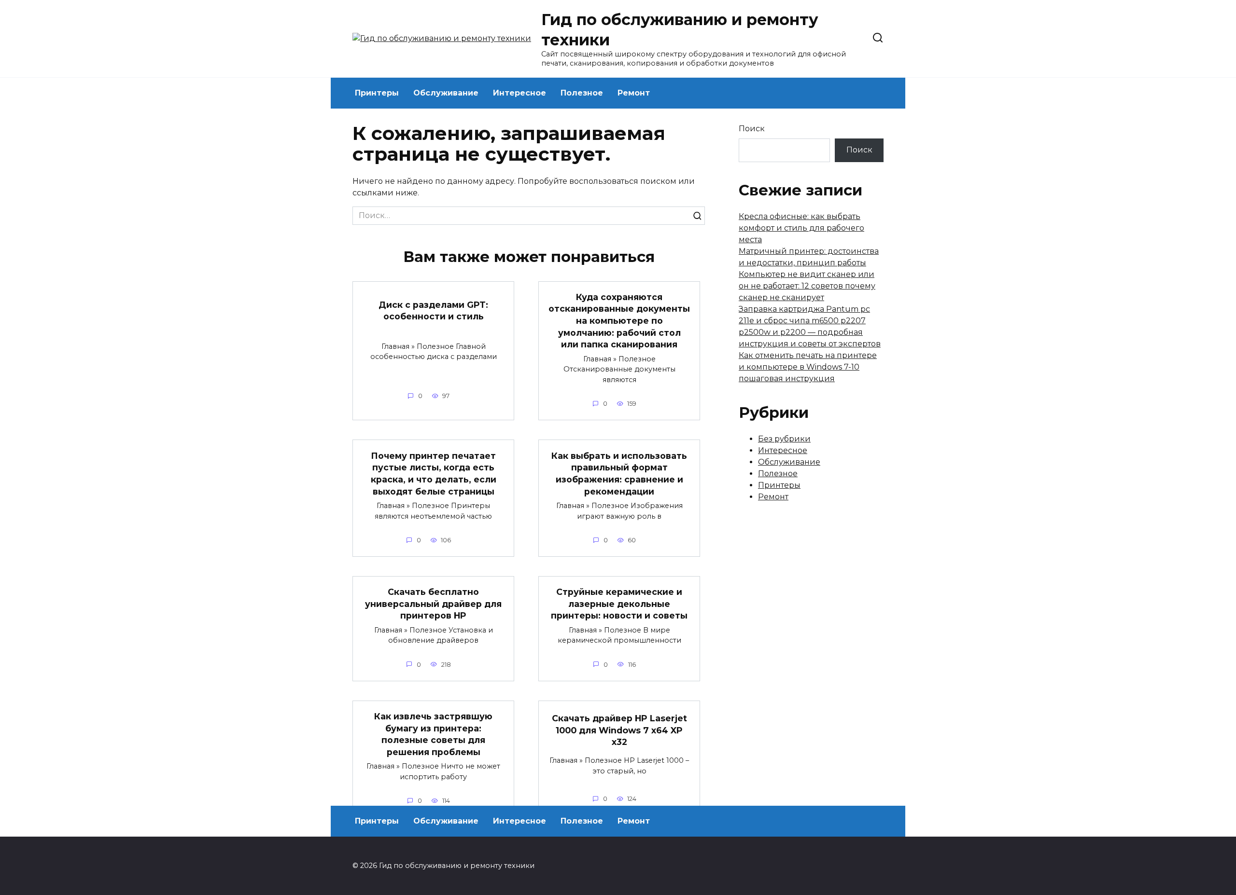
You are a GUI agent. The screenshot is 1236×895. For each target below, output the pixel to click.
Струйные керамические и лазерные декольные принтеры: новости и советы (619, 603)
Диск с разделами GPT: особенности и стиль (433, 311)
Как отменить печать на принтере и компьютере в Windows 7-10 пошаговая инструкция (808, 367)
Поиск (752, 128)
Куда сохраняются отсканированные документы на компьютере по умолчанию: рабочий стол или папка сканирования (619, 321)
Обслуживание (445, 92)
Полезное (582, 92)
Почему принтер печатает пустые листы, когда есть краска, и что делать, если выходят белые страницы (433, 473)
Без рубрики (784, 438)
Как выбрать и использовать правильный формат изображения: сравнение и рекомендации (619, 473)
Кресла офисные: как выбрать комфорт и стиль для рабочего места (801, 228)
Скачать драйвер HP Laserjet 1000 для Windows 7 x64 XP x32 (619, 730)
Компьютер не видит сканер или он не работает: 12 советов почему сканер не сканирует (807, 286)
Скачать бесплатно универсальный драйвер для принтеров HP (433, 603)
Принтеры (377, 92)
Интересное (519, 92)
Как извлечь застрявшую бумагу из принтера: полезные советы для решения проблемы (433, 734)
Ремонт (634, 92)
